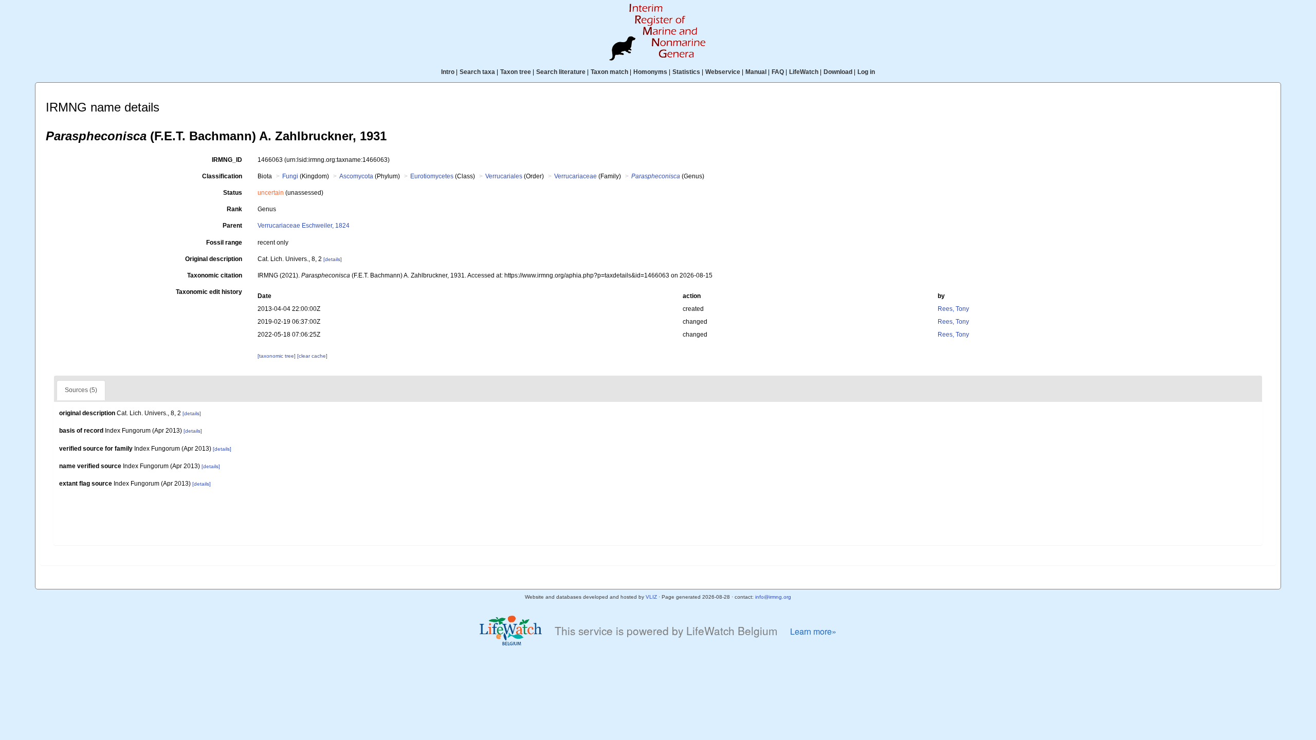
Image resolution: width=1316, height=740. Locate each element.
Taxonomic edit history (209, 291)
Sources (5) (81, 390)
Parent (232, 225)
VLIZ (651, 597)
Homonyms (650, 72)
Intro (447, 72)
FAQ (778, 72)
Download (838, 72)
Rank (234, 209)
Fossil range (224, 242)
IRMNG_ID (227, 159)
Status (232, 192)
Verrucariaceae (575, 176)
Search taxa (477, 72)
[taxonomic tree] (277, 356)
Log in (866, 72)
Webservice (722, 72)
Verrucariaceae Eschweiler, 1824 (304, 225)
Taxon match (609, 72)
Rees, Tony (953, 308)
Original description (213, 259)
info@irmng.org (773, 597)
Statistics (686, 72)
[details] (332, 259)
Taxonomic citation (214, 275)
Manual (755, 72)
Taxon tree (515, 72)
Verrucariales (503, 176)
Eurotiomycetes (431, 176)
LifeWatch (803, 72)
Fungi (290, 176)
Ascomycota (356, 176)
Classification (222, 176)
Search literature (561, 72)
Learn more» (813, 631)
